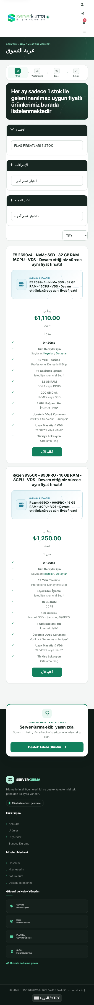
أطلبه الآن (47, 451)
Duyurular (15, 837)
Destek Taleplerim (20, 882)
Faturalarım (16, 876)
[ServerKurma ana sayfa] (27, 18)
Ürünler (13, 830)
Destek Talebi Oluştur (44, 747)
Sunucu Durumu (19, 843)
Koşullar (48, 353)
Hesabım (14, 863)
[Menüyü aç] (84, 32)
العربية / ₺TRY (50, 998)
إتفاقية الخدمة (78, 990)
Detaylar (61, 353)
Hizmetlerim (16, 869)
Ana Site (14, 824)
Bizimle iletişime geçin (24, 963)
